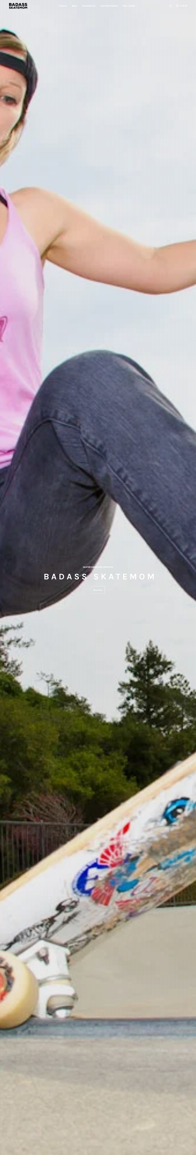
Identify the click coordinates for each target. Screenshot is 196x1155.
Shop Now (98, 590)
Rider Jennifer (129, 6)
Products (63, 6)
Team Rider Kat (88, 6)
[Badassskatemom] (18, 5)
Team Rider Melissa (109, 6)
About (74, 6)
